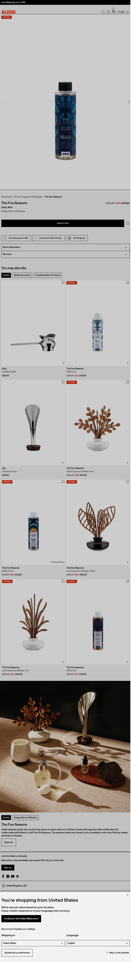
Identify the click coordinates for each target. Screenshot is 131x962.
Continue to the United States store (21, 918)
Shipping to (8, 935)
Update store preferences (17, 952)
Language (71, 935)
